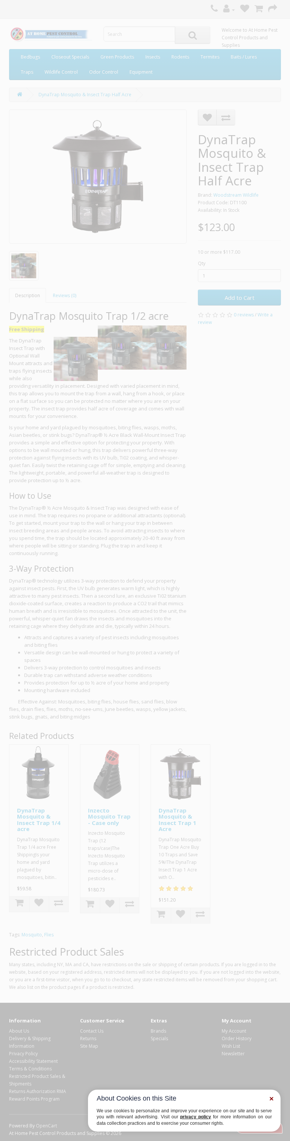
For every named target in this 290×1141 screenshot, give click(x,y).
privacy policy (195, 1116)
